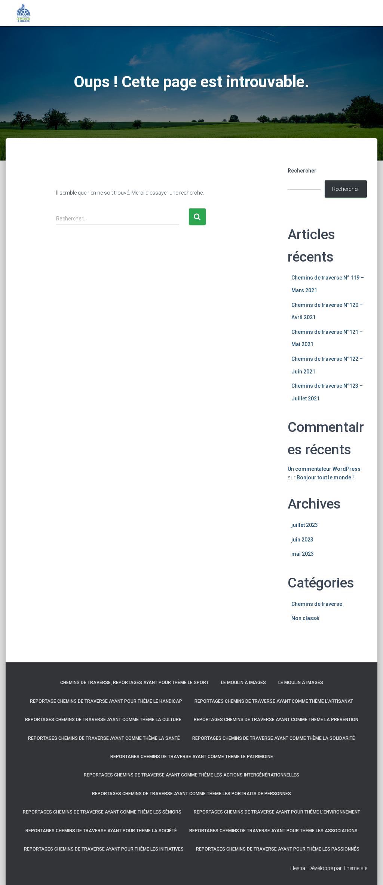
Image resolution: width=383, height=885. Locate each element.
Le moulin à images (243, 682)
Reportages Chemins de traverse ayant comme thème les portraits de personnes (191, 793)
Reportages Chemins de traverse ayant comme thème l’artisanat (273, 701)
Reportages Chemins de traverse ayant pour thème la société (101, 830)
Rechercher (302, 171)
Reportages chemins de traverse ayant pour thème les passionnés (277, 849)
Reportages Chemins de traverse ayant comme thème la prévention (276, 719)
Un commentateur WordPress (324, 469)
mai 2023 (302, 554)
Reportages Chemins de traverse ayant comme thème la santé (104, 738)
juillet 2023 (304, 525)
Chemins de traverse (316, 604)
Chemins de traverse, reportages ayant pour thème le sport (134, 682)
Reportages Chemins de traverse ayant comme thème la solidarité (273, 738)
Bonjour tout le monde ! (325, 477)
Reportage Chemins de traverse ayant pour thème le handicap (106, 701)
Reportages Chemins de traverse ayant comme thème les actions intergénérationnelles (191, 775)
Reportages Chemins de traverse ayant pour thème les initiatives (104, 849)
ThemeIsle (355, 868)
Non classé (305, 618)
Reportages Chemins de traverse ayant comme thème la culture (103, 719)
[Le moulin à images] (23, 13)
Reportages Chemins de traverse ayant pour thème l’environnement (277, 812)
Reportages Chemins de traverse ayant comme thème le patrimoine (191, 756)
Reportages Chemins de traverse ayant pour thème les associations (273, 830)
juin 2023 (302, 540)
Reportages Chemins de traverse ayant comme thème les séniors (102, 812)
